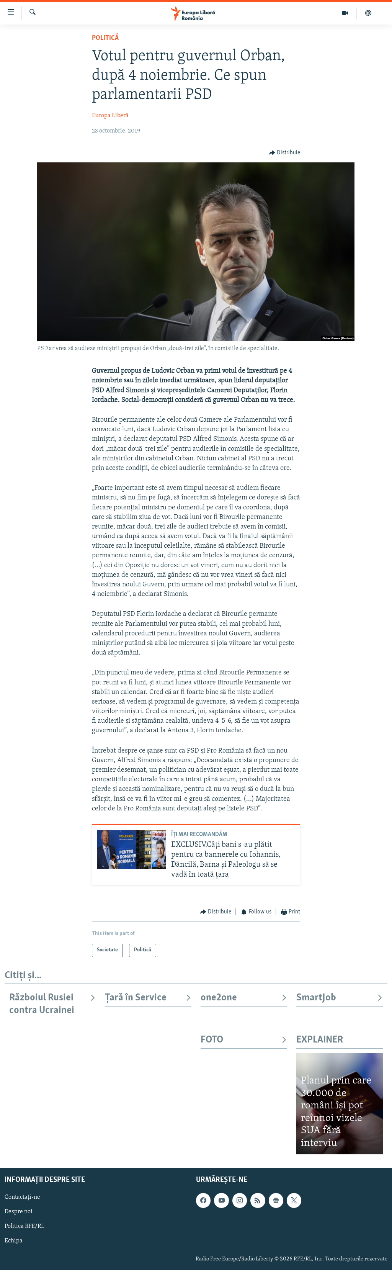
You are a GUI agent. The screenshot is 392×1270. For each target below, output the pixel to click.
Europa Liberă (110, 116)
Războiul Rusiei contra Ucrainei (41, 1004)
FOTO (212, 1040)
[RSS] (257, 1200)
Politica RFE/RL (24, 1226)
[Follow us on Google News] (276, 1200)
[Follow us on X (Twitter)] (294, 1200)
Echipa (14, 1241)
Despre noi (19, 1212)
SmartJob (316, 998)
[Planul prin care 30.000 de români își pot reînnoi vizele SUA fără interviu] (339, 1103)
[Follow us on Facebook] (203, 1200)
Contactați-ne (22, 1197)
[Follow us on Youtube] (221, 1200)
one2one (219, 998)
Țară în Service (136, 998)
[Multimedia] (345, 13)
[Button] (285, 153)
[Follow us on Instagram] (239, 1200)
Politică (105, 38)
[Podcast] (368, 13)
